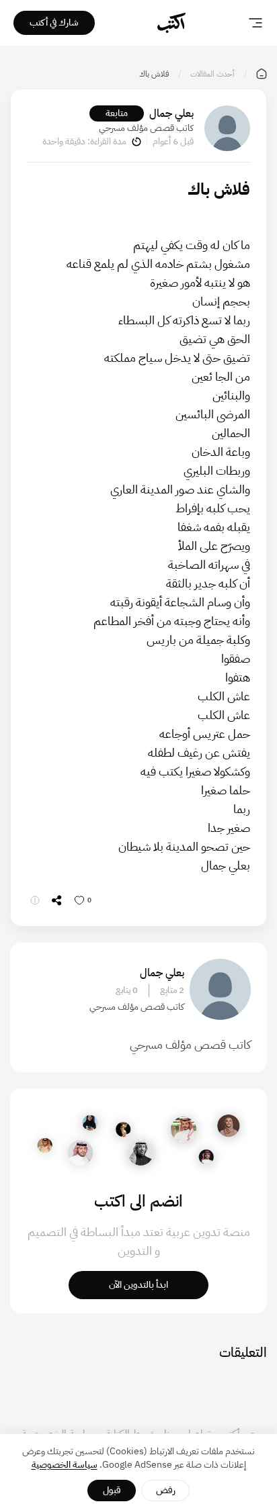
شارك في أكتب (54, 22)
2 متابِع (172, 990)
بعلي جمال (171, 113)
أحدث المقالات (212, 73)
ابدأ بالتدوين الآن (138, 1285)
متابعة (117, 113)
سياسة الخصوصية (64, 1465)
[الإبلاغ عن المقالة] (35, 900)
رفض (165, 1490)
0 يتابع (127, 990)
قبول (112, 1490)
